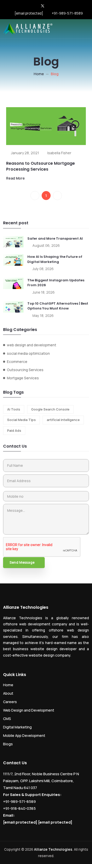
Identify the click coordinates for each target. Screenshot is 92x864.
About (8, 693)
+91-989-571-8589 (67, 13)
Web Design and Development (28, 710)
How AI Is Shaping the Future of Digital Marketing (54, 259)
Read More (15, 178)
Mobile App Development (24, 735)
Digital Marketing (17, 727)
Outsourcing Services (25, 370)
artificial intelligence (63, 419)
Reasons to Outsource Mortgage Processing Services (40, 166)
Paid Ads (14, 430)
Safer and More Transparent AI (55, 238)
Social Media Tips (21, 419)
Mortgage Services (23, 378)
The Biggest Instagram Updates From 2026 (55, 283)
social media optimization (28, 353)
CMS (7, 718)
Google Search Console (50, 409)
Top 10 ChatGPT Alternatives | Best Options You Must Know (57, 306)
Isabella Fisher (59, 152)
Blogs (8, 743)
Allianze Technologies (53, 849)
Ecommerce (17, 361)
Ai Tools (13, 409)
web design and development (31, 345)
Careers (10, 701)
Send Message (21, 562)
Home (39, 73)
